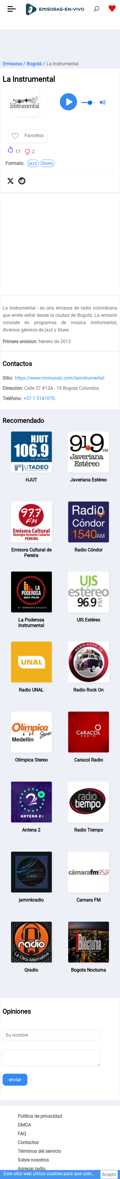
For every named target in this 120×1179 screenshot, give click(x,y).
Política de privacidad (40, 1116)
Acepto (109, 1174)
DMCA (24, 1125)
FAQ (22, 1133)
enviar (15, 1079)
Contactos (28, 1142)
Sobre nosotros (33, 1160)
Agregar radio (31, 1168)
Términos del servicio (39, 1151)
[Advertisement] (60, 43)
